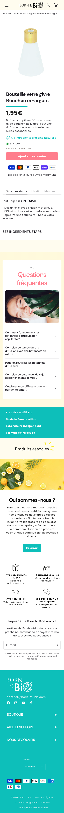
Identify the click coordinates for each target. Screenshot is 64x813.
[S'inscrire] (56, 645)
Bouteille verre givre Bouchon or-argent (36, 13)
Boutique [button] (15, 714)
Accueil (7, 13)
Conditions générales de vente (33, 802)
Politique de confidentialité (33, 807)
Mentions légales (44, 797)
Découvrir (32, 547)
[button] (7, 5)
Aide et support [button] (20, 727)
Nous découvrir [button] (21, 740)
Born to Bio (25, 797)
